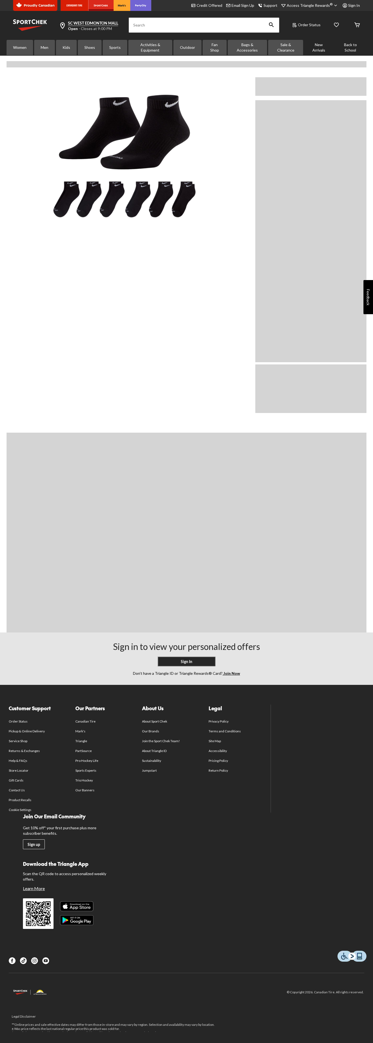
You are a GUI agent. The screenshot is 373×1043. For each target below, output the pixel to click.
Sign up (34, 844)
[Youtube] (45, 960)
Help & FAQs (18, 761)
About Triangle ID (154, 751)
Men (44, 47)
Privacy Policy (219, 721)
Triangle (81, 741)
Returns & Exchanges (24, 751)
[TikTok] (23, 960)
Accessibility (218, 751)
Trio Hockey (84, 780)
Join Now (231, 673)
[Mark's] (122, 5)
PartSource (83, 751)
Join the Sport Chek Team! (161, 741)
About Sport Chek (154, 721)
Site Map (215, 741)
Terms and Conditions (225, 731)
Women (19, 47)
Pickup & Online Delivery (27, 731)
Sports (115, 47)
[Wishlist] (336, 25)
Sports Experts (86, 770)
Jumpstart (149, 770)
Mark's (80, 731)
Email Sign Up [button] (243, 5)
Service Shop (18, 741)
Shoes (89, 47)
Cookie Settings (20, 810)
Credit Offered (209, 5)
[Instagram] (34, 960)
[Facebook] (12, 960)
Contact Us (17, 790)
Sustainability (151, 761)
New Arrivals (318, 47)
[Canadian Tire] (74, 5)
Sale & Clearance (285, 47)
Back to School (350, 47)
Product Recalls (20, 800)
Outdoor (187, 47)
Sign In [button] (354, 5)
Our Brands (150, 731)
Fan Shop (214, 47)
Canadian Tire (85, 721)
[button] (271, 25)
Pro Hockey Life (87, 761)
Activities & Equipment (150, 47)
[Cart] (357, 25)
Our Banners (84, 790)
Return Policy (218, 770)
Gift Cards (16, 780)
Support (270, 5)
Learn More (34, 888)
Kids (66, 47)
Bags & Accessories (247, 47)
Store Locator (19, 770)
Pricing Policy (218, 761)
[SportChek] (101, 5)
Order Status (309, 24)
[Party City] (140, 5)
